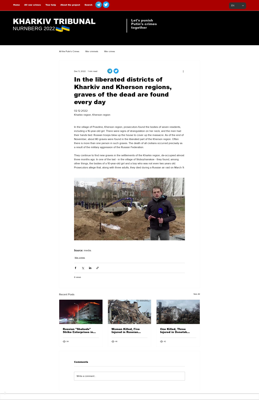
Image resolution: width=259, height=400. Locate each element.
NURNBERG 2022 (34, 28)
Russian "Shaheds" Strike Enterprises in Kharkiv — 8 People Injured (78, 331)
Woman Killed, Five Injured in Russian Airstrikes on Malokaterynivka (126, 331)
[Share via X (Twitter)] (82, 267)
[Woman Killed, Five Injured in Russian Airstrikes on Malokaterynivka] (129, 312)
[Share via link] (97, 267)
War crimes (109, 51)
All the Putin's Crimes (69, 51)
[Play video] (129, 209)
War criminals (91, 51)
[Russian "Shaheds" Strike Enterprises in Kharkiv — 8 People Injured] (81, 312)
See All (197, 294)
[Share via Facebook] (75, 267)
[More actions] (183, 71)
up (4, 393)
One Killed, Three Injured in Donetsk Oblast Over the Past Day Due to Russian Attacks (175, 331)
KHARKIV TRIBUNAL (54, 21)
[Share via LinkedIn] (90, 267)
